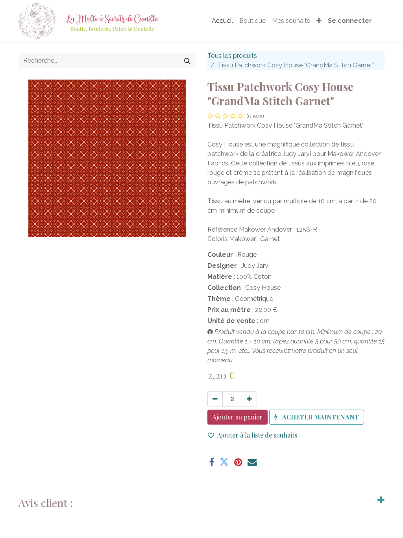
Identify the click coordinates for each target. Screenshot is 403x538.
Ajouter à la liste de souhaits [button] (257, 435)
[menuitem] (222, 21)
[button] (319, 21)
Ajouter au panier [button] (238, 417)
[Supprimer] (215, 398)
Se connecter (350, 20)
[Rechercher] (187, 60)
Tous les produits (232, 55)
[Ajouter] (249, 398)
